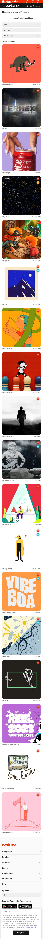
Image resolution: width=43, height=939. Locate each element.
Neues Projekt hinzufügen (23, 18)
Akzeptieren (21, 933)
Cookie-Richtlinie (31, 927)
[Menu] (3, 5)
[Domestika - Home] (12, 5)
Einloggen (37, 6)
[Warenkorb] (30, 5)
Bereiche (6, 857)
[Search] (26, 5)
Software (6, 862)
